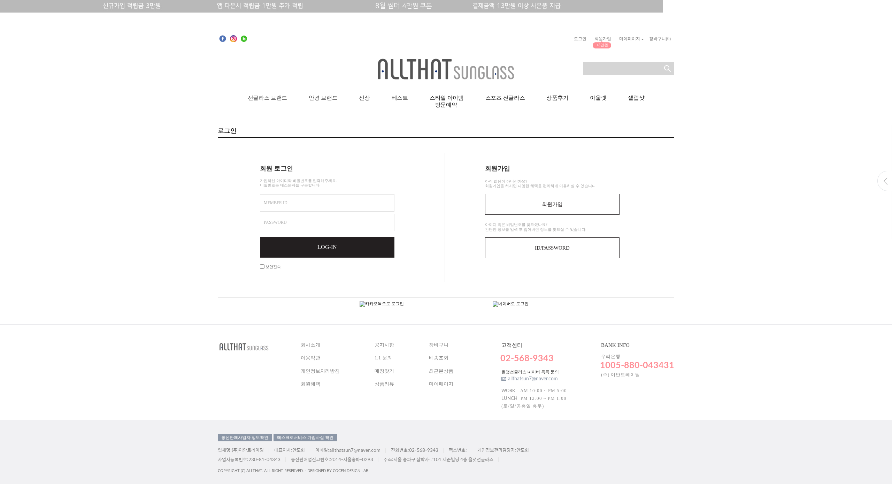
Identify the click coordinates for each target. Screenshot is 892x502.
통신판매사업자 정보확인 (244, 437)
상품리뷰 (384, 384)
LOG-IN (327, 247)
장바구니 (438, 345)
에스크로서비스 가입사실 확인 (305, 437)
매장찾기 (384, 371)
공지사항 (384, 345)
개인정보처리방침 (320, 371)
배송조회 (438, 357)
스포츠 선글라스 (505, 98)
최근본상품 (441, 371)
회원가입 (602, 38)
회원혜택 (310, 384)
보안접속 (272, 267)
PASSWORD (275, 222)
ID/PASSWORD (552, 248)
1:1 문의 (383, 357)
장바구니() (660, 38)
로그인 (580, 38)
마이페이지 (630, 38)
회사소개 (310, 345)
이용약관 (310, 357)
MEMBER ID (275, 202)
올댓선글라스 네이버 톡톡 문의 (530, 372)
